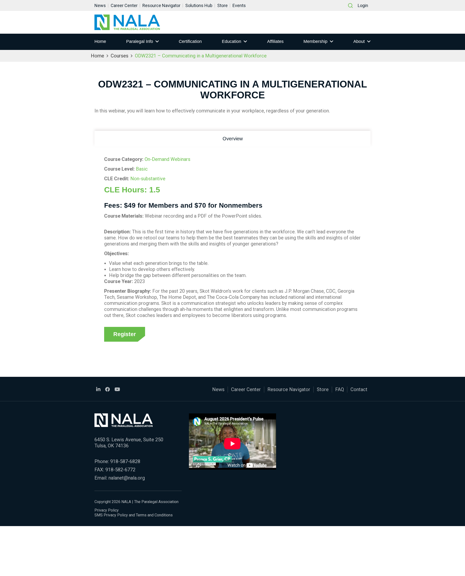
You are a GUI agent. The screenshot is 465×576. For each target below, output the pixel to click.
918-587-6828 (125, 461)
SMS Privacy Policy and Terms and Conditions (133, 515)
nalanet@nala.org (126, 478)
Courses (119, 56)
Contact (358, 389)
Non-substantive (147, 178)
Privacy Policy (106, 510)
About (359, 41)
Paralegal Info (139, 41)
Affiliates (275, 41)
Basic (142, 169)
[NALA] (127, 22)
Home (100, 41)
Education (231, 41)
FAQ (339, 389)
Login (363, 5)
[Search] (350, 5)
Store (222, 5)
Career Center (124, 5)
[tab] (232, 139)
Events (239, 5)
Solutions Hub (198, 5)
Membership (315, 41)
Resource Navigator (161, 5)
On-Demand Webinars (167, 159)
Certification (190, 41)
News (100, 5)
